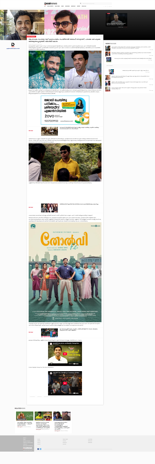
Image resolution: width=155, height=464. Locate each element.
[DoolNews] (50, 3)
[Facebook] (104, 6)
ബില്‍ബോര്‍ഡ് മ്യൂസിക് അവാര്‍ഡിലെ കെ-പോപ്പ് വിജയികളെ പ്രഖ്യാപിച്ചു (79, 204)
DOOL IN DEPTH (50, 6)
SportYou (65, 442)
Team (24, 439)
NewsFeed (90, 442)
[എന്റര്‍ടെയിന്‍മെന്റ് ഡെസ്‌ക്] (12, 44)
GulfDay (64, 444)
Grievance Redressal (28, 445)
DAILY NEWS (57, 6)
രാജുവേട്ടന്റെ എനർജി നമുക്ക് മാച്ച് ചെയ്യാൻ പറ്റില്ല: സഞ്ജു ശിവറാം (135, 70)
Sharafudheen (46, 396)
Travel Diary (65, 439)
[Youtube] (111, 6)
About (24, 437)
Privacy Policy (26, 441)
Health (38, 442)
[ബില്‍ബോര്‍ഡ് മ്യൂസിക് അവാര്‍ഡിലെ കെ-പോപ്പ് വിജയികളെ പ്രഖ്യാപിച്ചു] (49, 208)
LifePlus (64, 440)
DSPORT (78, 6)
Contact (25, 444)
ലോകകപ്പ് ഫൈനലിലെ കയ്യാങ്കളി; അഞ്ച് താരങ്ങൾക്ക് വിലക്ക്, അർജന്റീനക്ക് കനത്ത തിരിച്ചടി (132, 58)
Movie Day (90, 440)
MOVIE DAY (73, 6)
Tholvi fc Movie (53, 396)
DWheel (39, 440)
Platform (90, 439)
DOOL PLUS (84, 6)
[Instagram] (107, 6)
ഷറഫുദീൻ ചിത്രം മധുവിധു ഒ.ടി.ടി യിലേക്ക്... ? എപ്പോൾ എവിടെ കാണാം (24, 424)
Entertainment (32, 396)
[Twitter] (105, 6)
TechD (38, 439)
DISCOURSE (67, 6)
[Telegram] (109, 6)
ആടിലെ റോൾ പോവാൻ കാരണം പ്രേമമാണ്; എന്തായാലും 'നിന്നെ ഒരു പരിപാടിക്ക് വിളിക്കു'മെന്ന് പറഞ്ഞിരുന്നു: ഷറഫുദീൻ (43, 425)
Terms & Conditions (28, 442)
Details (38, 444)
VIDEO (62, 6)
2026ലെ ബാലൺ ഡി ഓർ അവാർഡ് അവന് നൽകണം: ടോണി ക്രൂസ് (116, 24)
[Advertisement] (65, 110)
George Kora (39, 396)
